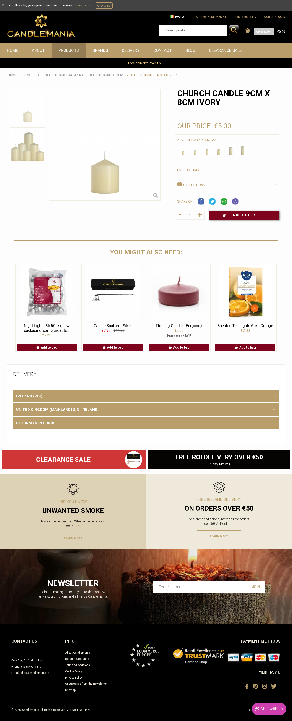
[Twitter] (273, 686)
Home (12, 50)
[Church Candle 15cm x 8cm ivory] (218, 149)
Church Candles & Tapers (64, 75)
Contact (162, 50)
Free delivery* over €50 (145, 63)
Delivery (131, 50)
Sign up (269, 16)
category (207, 140)
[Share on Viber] (235, 201)
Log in (281, 16)
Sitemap (70, 690)
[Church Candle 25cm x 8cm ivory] (242, 149)
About (38, 50)
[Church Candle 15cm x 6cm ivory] (206, 149)
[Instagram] (264, 686)
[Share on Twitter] (212, 201)
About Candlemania (77, 652)
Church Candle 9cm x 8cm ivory (154, 75)
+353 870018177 (245, 16)
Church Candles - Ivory (107, 75)
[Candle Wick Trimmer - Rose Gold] (133, 459)
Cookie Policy (73, 671)
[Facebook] (247, 686)
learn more (73, 538)
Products (68, 50)
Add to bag (243, 215)
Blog (190, 50)
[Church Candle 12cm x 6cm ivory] (195, 149)
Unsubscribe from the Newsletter (86, 683)
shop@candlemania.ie (211, 16)
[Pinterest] (255, 686)
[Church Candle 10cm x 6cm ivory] (183, 149)
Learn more (82, 5)
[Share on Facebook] (201, 201)
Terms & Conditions (77, 665)
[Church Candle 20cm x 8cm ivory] (230, 149)
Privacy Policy (74, 677)
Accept (105, 5)
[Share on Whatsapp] (224, 201)
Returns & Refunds (77, 659)
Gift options (193, 185)
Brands (100, 50)
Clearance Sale (225, 50)
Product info (188, 170)
